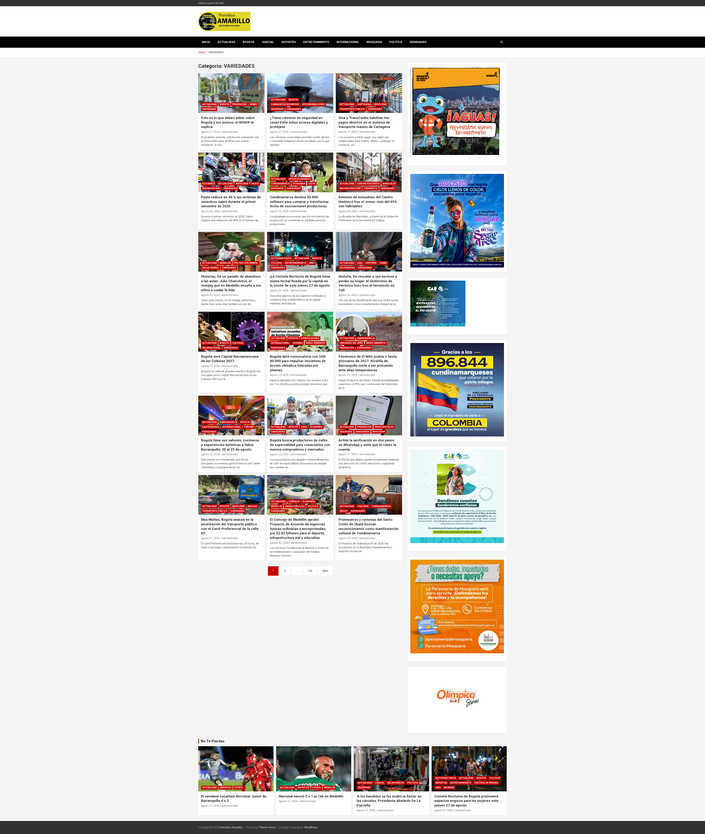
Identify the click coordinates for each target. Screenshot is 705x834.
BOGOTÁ (248, 42)
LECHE (311, 183)
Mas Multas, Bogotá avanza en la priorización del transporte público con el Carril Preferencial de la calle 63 (229, 526)
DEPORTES (288, 42)
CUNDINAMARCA (280, 183)
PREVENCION (239, 104)
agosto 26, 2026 (210, 211)
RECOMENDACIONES (313, 104)
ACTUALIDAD (226, 42)
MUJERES (449, 787)
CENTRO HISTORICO (368, 183)
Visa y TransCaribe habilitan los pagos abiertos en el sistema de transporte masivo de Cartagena (364, 122)
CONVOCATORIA (310, 338)
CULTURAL (238, 343)
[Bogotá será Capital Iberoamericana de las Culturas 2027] (231, 332)
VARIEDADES (418, 42)
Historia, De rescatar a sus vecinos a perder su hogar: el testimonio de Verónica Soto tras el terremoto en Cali (368, 283)
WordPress (311, 827)
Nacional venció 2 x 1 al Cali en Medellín (311, 796)
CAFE (304, 427)
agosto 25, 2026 (210, 295)
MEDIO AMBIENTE (315, 343)
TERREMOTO (370, 188)
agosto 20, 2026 (279, 542)
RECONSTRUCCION (350, 188)
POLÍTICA (395, 42)
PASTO (255, 183)
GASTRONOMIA (210, 427)
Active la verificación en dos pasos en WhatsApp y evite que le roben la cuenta (367, 444)
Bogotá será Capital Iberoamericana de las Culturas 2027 (229, 358)
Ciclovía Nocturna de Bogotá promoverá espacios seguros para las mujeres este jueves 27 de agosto (466, 800)
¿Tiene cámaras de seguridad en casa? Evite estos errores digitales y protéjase (299, 122)
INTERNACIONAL (348, 42)
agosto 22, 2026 (348, 374)
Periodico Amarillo (231, 827)
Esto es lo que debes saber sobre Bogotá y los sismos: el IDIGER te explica (228, 122)
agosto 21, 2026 (348, 454)
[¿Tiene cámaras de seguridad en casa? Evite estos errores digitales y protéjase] (300, 93)
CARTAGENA (364, 104)
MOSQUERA (374, 42)
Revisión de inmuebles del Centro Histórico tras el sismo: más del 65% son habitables (368, 201)
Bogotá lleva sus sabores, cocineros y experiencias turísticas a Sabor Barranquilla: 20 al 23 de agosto (230, 444)
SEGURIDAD (277, 109)
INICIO (206, 42)
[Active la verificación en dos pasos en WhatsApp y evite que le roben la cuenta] (369, 416)
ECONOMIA (299, 183)
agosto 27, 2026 (210, 131)
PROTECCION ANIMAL (246, 263)
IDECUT (344, 511)
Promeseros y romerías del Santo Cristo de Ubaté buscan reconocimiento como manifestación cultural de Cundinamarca (368, 526)
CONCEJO (294, 501)
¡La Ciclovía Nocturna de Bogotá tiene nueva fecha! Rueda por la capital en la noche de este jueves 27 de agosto (300, 281)
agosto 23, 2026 (210, 365)
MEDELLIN (225, 263)
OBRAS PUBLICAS (295, 506)
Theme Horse (267, 827)
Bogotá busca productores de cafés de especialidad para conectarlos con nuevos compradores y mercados (300, 444)
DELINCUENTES (395, 782)
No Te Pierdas (213, 741)
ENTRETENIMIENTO (316, 42)
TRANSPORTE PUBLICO (352, 109)
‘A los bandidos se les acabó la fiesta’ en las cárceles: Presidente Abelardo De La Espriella (389, 800)
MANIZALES (389, 183)
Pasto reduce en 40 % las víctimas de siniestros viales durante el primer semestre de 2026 (231, 201)
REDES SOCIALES (384, 427)
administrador (230, 131)
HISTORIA (371, 263)
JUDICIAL (268, 42)
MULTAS (252, 506)
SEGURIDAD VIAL (211, 188)
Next (325, 571)
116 (310, 571)
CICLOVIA (276, 263)
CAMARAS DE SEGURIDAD (285, 104)
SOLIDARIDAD (347, 267)
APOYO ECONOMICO (300, 179)
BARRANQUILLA (366, 338)
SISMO (253, 104)
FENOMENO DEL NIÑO (351, 343)
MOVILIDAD (380, 104)
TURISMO (249, 427)
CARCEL (379, 782)
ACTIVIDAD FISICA (281, 258)
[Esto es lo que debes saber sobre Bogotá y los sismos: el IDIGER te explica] (231, 93)
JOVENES (298, 343)
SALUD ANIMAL (210, 267)
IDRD (311, 263)
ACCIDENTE (208, 183)
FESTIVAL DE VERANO (486, 782)
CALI (360, 263)
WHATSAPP (379, 431)
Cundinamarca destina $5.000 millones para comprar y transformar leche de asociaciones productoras (299, 201)
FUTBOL (238, 787)
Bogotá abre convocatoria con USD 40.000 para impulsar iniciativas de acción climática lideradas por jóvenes (298, 363)
